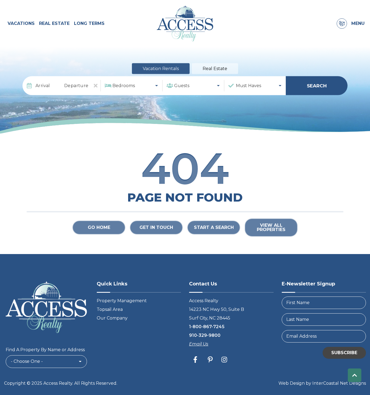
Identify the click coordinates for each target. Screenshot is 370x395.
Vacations (21, 23)
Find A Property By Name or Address (45, 349)
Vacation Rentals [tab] (161, 68)
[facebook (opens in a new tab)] (196, 359)
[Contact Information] (342, 23)
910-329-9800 (204, 335)
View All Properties (271, 227)
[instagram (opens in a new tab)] (224, 359)
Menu (358, 23)
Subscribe (344, 352)
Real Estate (54, 23)
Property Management (122, 300)
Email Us (198, 344)
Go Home (99, 227)
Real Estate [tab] (215, 68)
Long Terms (89, 23)
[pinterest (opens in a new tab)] (210, 359)
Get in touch (156, 227)
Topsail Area (110, 309)
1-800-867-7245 (207, 326)
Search (317, 85)
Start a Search (214, 227)
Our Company (112, 318)
